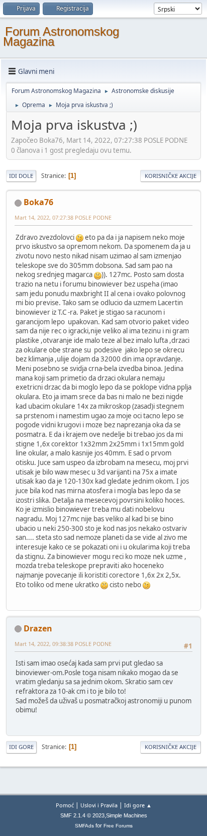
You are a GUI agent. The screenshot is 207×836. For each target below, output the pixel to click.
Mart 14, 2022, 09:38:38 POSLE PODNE (63, 643)
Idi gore (21, 747)
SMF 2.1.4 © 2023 (82, 815)
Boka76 (38, 202)
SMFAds (84, 825)
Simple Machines (126, 815)
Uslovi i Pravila (99, 805)
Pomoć (65, 805)
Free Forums (118, 825)
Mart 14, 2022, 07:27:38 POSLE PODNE (63, 217)
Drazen (38, 628)
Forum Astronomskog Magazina (61, 36)
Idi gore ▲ (138, 805)
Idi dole (21, 175)
